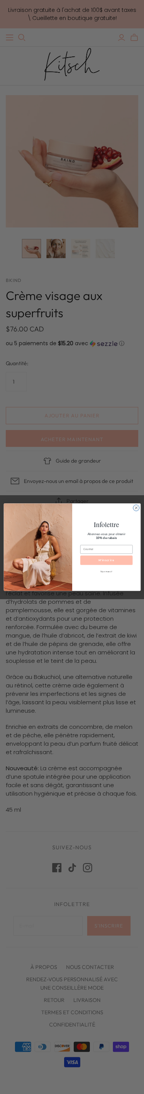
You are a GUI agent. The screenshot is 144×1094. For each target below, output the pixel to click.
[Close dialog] (136, 508)
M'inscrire (106, 560)
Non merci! (106, 571)
